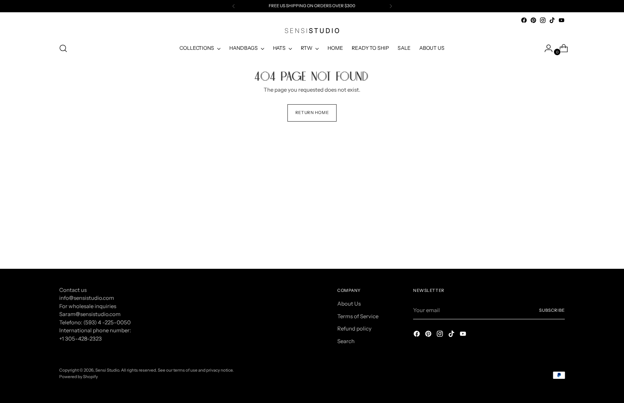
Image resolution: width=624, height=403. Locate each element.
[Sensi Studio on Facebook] (524, 20)
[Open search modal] (63, 48)
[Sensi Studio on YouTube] (561, 20)
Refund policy (354, 328)
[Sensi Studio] (312, 30)
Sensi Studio (107, 370)
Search (346, 341)
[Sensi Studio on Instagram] (543, 20)
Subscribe (552, 310)
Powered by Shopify (78, 376)
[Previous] (234, 6)
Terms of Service (357, 316)
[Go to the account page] (545, 48)
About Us (349, 303)
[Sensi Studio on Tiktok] (552, 20)
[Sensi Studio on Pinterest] (533, 20)
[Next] (391, 6)
